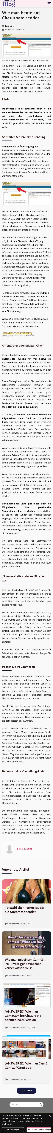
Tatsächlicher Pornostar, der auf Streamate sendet (24, 910)
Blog (11, 60)
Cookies (25, 1115)
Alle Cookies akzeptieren (39, 1130)
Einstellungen (13, 1130)
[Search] (40, 1104)
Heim (4, 60)
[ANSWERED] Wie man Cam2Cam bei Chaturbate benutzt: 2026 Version (23, 1015)
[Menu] (49, 3)
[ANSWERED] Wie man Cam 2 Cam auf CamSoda (26, 1065)
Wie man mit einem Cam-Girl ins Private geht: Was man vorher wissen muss (25, 964)
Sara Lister (10, 26)
